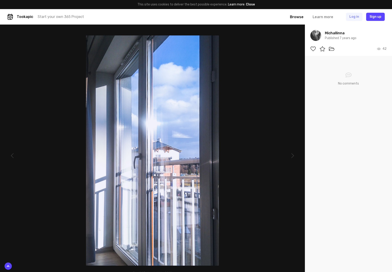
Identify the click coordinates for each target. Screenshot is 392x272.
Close (250, 4)
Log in (354, 17)
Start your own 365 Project (61, 17)
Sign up (375, 17)
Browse (297, 17)
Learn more (236, 4)
